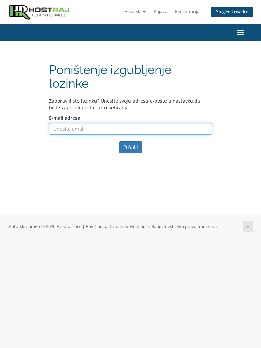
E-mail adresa (64, 118)
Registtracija (187, 11)
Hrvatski (133, 11)
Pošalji (130, 147)
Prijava (160, 11)
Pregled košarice (231, 12)
